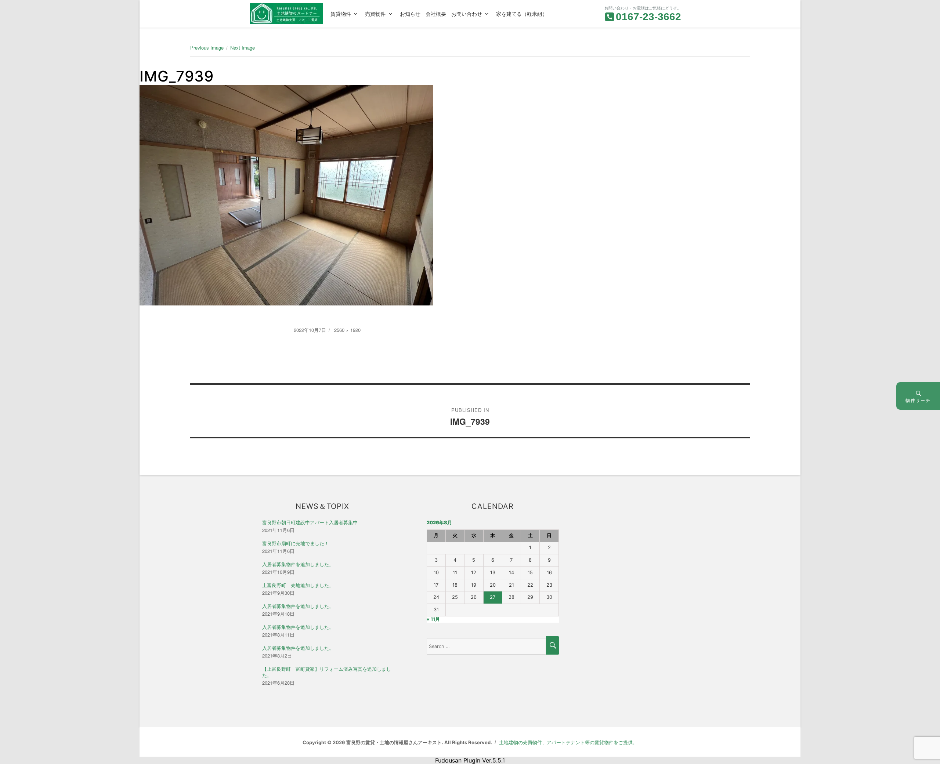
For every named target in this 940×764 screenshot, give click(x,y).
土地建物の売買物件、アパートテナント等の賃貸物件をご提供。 (568, 742)
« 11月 (433, 619)
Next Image (242, 47)
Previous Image (207, 47)
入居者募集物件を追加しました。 (298, 564)
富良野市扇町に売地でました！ (295, 543)
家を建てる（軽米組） (521, 13)
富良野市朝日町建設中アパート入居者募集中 (310, 522)
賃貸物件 (340, 13)
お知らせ (410, 13)
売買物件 (375, 13)
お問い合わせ (466, 13)
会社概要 (436, 13)
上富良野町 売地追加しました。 (298, 585)
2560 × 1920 (347, 329)
